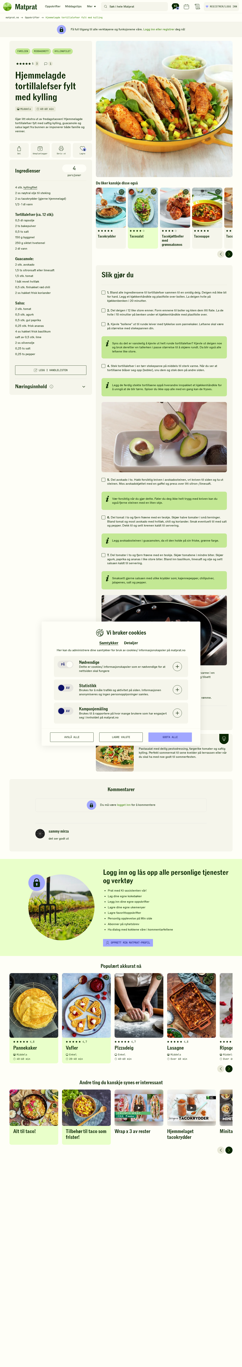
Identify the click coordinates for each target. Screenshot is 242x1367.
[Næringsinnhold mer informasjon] (51, 387)
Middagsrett (41, 51)
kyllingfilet (30, 187)
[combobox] (135, 6)
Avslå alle (71, 737)
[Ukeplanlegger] (186, 6)
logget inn (124, 805)
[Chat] (175, 6)
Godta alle (170, 737)
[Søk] (105, 6)
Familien (22, 51)
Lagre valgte (121, 737)
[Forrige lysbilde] (220, 254)
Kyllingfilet (63, 51)
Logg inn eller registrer (159, 29)
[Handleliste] (197, 6)
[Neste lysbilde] (229, 254)
